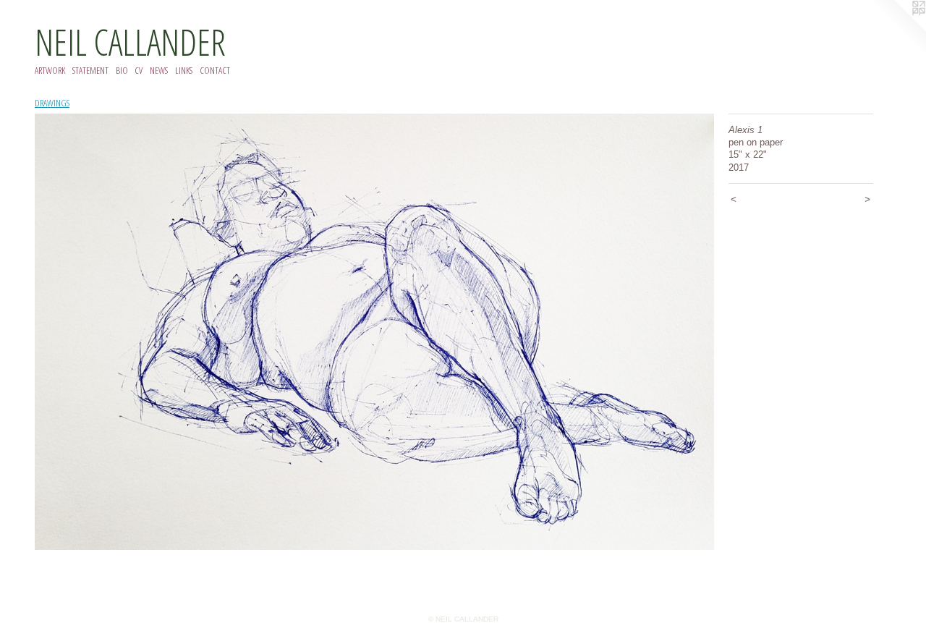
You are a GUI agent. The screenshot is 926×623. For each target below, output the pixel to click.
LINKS (183, 70)
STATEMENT (90, 70)
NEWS (159, 70)
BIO (122, 70)
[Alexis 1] (374, 332)
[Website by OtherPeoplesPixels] (897, 29)
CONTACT (215, 70)
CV (139, 70)
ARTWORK (50, 70)
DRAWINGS (52, 102)
